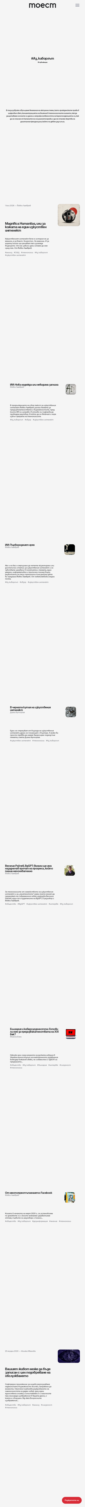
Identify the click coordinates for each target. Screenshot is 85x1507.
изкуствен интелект (16, 255)
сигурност (66, 1065)
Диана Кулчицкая (17, 712)
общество (11, 904)
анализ (9, 252)
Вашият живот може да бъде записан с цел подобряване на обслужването (28, 1372)
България (43, 1065)
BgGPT (22, 904)
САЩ (17, 252)
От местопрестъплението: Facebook (28, 1192)
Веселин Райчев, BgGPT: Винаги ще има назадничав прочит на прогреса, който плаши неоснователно (29, 868)
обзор (28, 420)
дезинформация (40, 1221)
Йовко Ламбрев (24, 206)
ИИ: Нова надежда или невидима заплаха (34, 384)
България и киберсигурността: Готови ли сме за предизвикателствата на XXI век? (34, 1031)
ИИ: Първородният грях (20, 544)
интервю (54, 904)
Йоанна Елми (15, 1037)
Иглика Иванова (28, 1351)
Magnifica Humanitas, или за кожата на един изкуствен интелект (25, 226)
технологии (27, 252)
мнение (54, 1221)
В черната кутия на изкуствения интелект (30, 709)
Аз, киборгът (42, 252)
